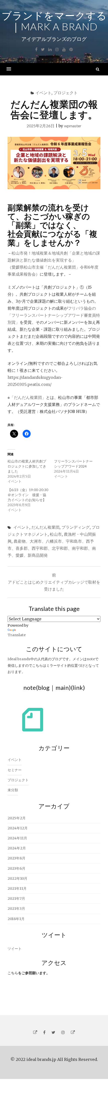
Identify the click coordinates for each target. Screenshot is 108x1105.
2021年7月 (16, 898)
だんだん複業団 (45, 527)
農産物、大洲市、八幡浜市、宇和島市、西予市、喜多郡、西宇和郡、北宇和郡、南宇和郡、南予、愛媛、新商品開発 (52, 548)
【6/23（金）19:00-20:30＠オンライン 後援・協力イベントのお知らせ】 (28, 495)
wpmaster (72, 125)
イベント (43, 92)
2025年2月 (17, 818)
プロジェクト (65, 92)
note (91, 659)
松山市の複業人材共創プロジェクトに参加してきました (27, 466)
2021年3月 (16, 908)
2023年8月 (16, 858)
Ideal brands (19, 659)
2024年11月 (17, 838)
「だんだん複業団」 (28, 397)
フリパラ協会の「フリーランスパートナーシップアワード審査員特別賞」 (54, 315)
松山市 (56, 534)
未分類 (13, 790)
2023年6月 (16, 868)
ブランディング (76, 527)
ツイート (15, 948)
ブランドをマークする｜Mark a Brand (54, 21)
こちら (13, 973)
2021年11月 (17, 888)
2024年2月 (17, 848)
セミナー (15, 770)
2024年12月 (18, 828)
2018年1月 (16, 919)
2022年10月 (17, 878)
